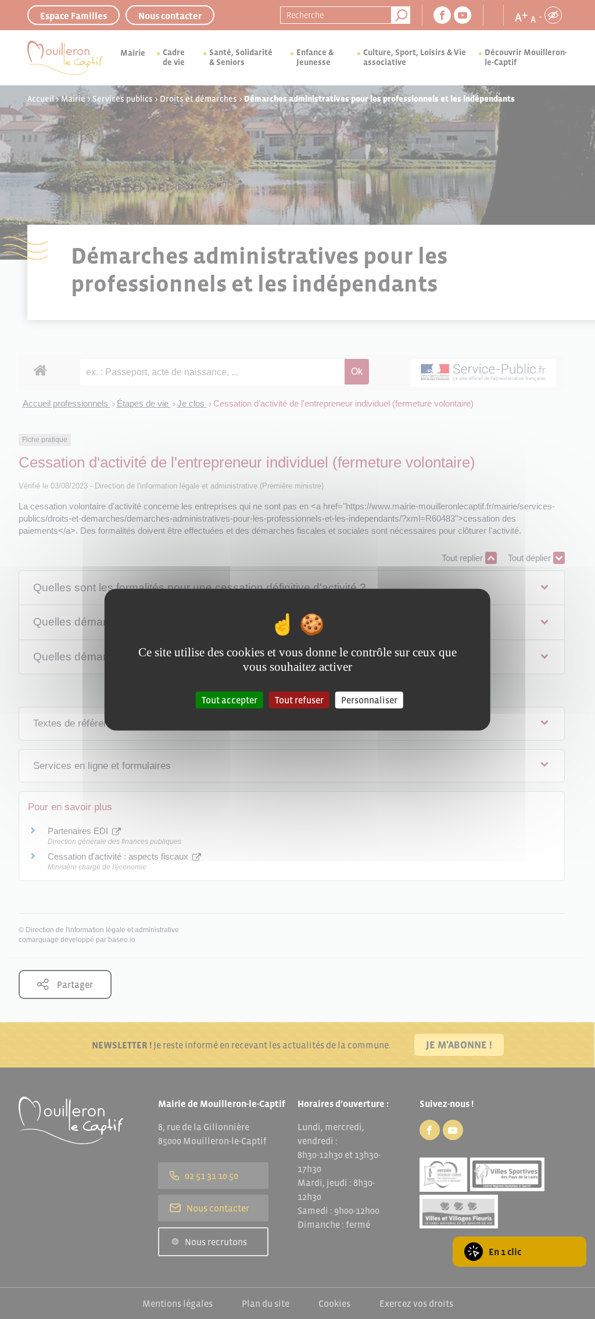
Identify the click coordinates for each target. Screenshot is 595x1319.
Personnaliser (369, 700)
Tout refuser (299, 700)
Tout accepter (229, 700)
